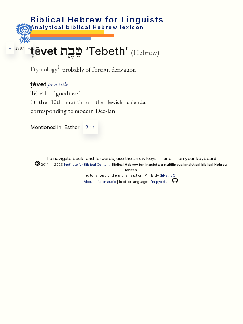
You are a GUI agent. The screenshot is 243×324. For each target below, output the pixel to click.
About (89, 182)
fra (153, 182)
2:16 (90, 127)
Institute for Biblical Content (87, 165)
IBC (172, 175)
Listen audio (106, 182)
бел (165, 182)
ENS (164, 175)
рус (159, 182)
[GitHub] (175, 182)
